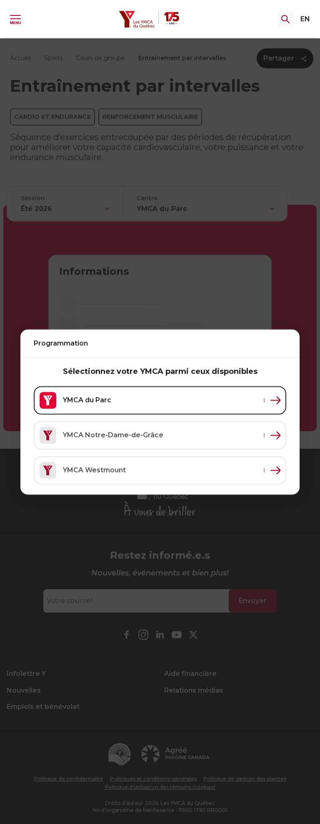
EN (305, 19)
